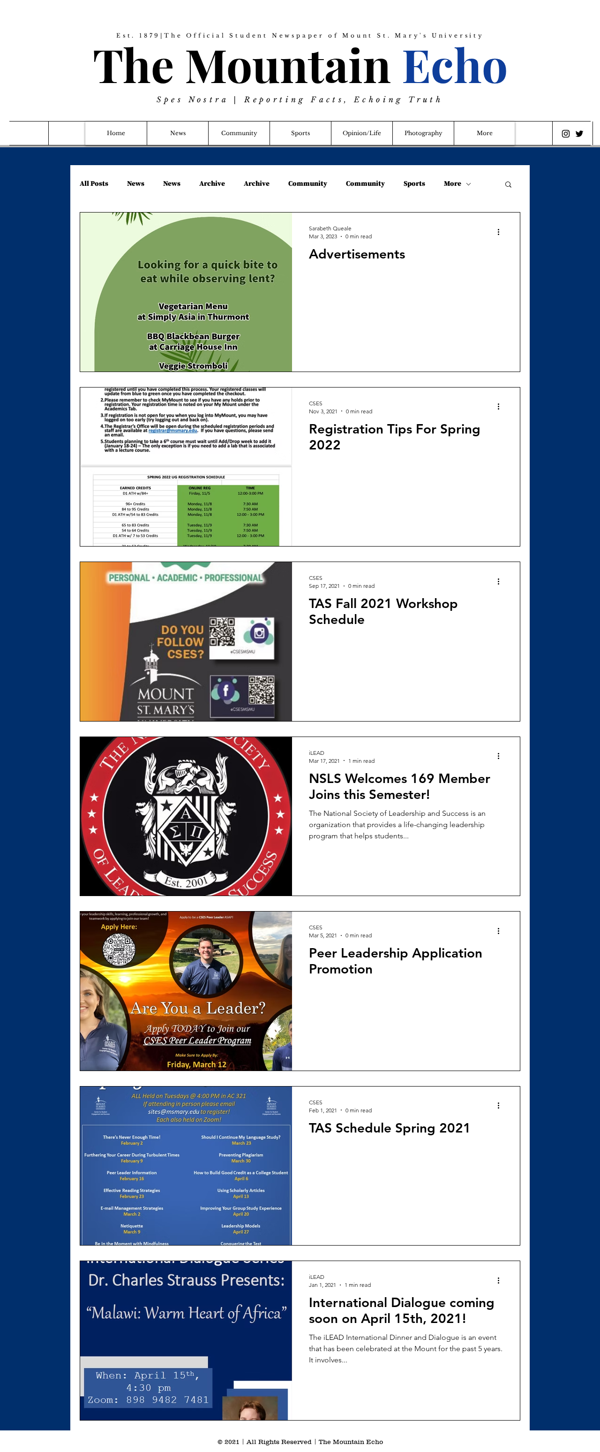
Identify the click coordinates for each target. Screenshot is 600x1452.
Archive (212, 184)
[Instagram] (566, 134)
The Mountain (300, 64)
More (452, 184)
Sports (414, 184)
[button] (508, 185)
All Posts (94, 184)
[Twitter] (579, 134)
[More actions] (501, 231)
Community (307, 184)
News (135, 184)
